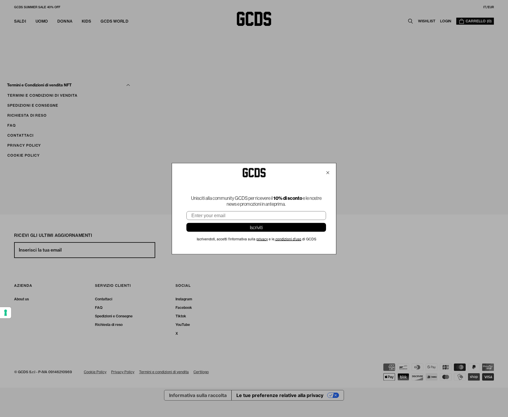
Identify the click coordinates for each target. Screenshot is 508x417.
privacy (262, 239)
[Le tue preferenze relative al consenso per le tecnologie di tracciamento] (5, 312)
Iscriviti (256, 227)
